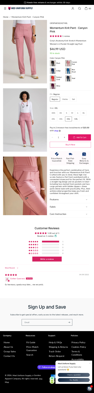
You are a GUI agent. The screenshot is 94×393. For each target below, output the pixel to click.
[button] (5, 8)
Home (5, 17)
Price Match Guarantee (32, 349)
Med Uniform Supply (22, 375)
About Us (8, 347)
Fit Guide (30, 342)
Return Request (56, 356)
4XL (68, 119)
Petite (65, 100)
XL (84, 113)
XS (61, 113)
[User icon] (72, 8)
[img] (11, 275)
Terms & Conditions (76, 353)
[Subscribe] (69, 322)
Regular (55, 99)
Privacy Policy (78, 342)
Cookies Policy (78, 347)
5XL (76, 119)
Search (29, 354)
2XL (54, 119)
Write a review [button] (47, 259)
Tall (74, 100)
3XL (61, 119)
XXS (54, 113)
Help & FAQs (55, 342)
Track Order (55, 351)
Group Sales (10, 351)
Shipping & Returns (58, 347)
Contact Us (9, 356)
